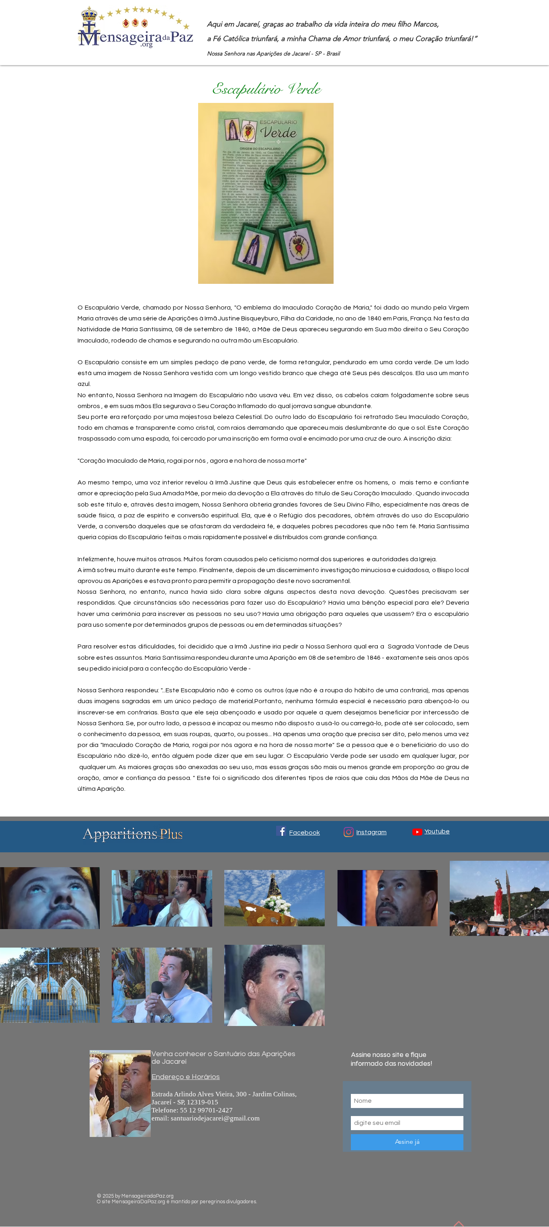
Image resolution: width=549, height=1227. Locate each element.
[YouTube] (417, 832)
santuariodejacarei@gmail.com (215, 1118)
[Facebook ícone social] (281, 831)
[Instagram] (349, 832)
